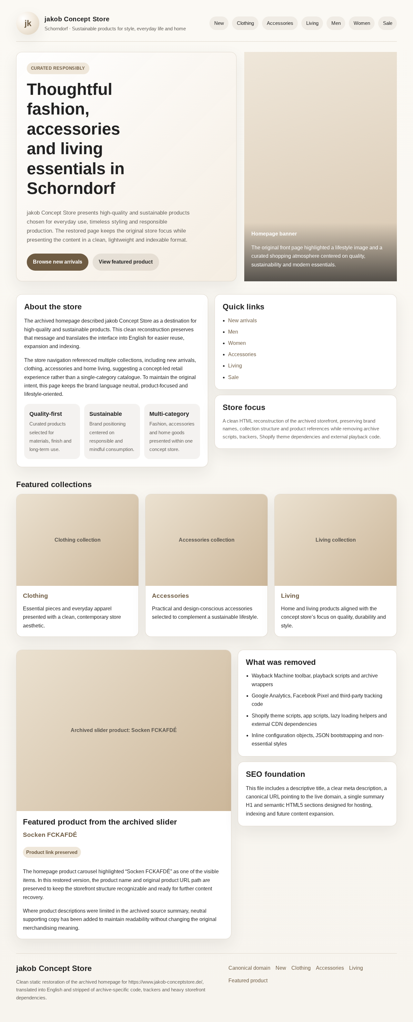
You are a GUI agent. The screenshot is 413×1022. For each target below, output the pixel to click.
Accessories (280, 23)
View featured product (126, 262)
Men (336, 23)
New (219, 23)
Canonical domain (249, 968)
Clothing (245, 23)
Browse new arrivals (57, 262)
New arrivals (242, 320)
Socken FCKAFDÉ (50, 834)
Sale (387, 23)
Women (362, 23)
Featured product (247, 980)
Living (312, 23)
